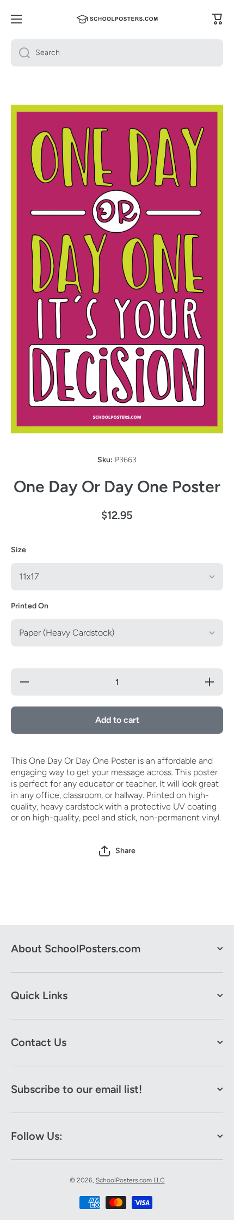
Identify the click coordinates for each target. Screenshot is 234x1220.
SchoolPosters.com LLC (130, 1180)
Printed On (29, 606)
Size (18, 549)
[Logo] (117, 19)
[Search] (20, 53)
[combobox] (117, 53)
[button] (117, 850)
